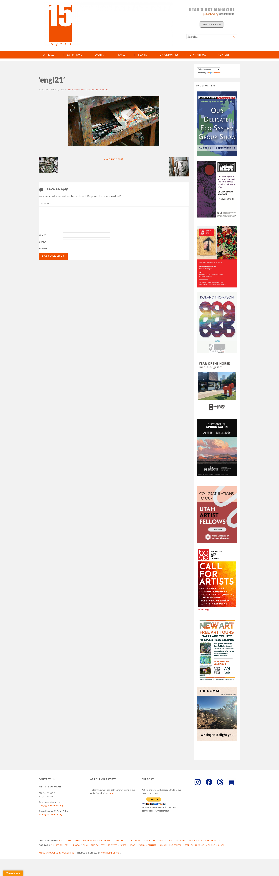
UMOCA (76, 845)
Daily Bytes (105, 840)
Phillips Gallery (59, 845)
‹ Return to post (113, 159)
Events (99, 54)
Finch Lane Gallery (94, 845)
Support (223, 54)
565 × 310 (73, 89)
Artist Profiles (177, 840)
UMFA (123, 845)
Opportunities (169, 54)
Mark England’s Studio (94, 89)
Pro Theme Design (110, 853)
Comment (45, 203)
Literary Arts (135, 840)
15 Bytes (150, 840)
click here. (111, 793)
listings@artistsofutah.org (51, 805)
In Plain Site (195, 840)
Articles (48, 54)
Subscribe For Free (212, 24)
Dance (162, 840)
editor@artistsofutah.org (50, 814)
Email (42, 242)
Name (42, 235)
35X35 (221, 845)
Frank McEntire (147, 845)
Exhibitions (74, 54)
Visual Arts (65, 840)
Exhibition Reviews (85, 840)
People (142, 54)
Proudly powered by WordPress (56, 853)
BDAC (132, 845)
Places (121, 54)
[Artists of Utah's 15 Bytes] (108, 24)
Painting (119, 840)
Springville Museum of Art (200, 845)
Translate (217, 73)
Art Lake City (212, 840)
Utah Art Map (198, 54)
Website (43, 249)
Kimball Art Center (171, 845)
